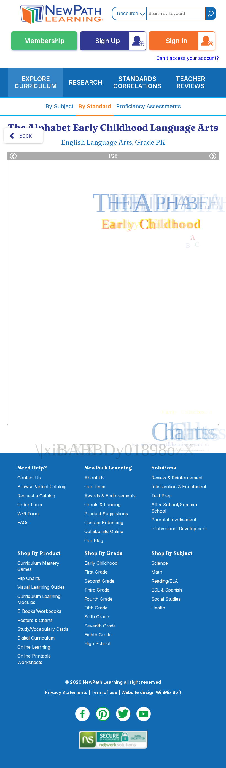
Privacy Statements (66, 692)
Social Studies (166, 599)
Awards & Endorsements (110, 495)
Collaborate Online (103, 531)
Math (156, 572)
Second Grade (99, 581)
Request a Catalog (36, 495)
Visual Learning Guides (41, 587)
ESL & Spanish (166, 590)
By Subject (59, 106)
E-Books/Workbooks (39, 611)
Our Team (94, 486)
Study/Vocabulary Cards (42, 629)
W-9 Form (28, 513)
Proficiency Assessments (148, 106)
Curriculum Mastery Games (38, 566)
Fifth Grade (95, 608)
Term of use (104, 692)
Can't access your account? (187, 58)
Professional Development (179, 528)
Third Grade (96, 590)
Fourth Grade (98, 599)
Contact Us (29, 478)
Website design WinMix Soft (151, 692)
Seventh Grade (100, 626)
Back (25, 135)
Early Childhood (100, 563)
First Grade (95, 572)
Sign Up (107, 41)
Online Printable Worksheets (34, 659)
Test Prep (161, 495)
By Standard (95, 106)
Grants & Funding (102, 504)
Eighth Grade (97, 634)
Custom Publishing (103, 522)
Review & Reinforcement (177, 478)
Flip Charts (28, 578)
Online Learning (33, 647)
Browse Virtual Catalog (41, 486)
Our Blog (93, 540)
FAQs (22, 522)
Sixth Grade (96, 616)
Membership (44, 41)
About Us (94, 478)
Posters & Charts (35, 620)
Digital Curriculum (36, 638)
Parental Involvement (173, 519)
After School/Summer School (174, 507)
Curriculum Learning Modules (38, 599)
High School (97, 643)
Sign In (176, 41)
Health (158, 608)
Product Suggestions (106, 513)
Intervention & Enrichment (178, 486)
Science (159, 563)
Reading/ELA (164, 581)
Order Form (29, 504)
